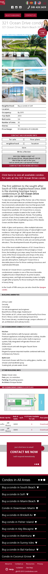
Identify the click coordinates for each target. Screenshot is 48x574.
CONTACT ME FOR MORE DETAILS (24, 165)
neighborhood (12, 143)
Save (24, 147)
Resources (30, 564)
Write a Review (24, 152)
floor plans (35, 139)
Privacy (40, 564)
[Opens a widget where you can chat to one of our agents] (10, 569)
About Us (8, 564)
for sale (12, 139)
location (35, 143)
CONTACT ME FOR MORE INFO (24, 135)
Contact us (30, 15)
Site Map (29, 567)
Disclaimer (19, 567)
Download (44, 424)
